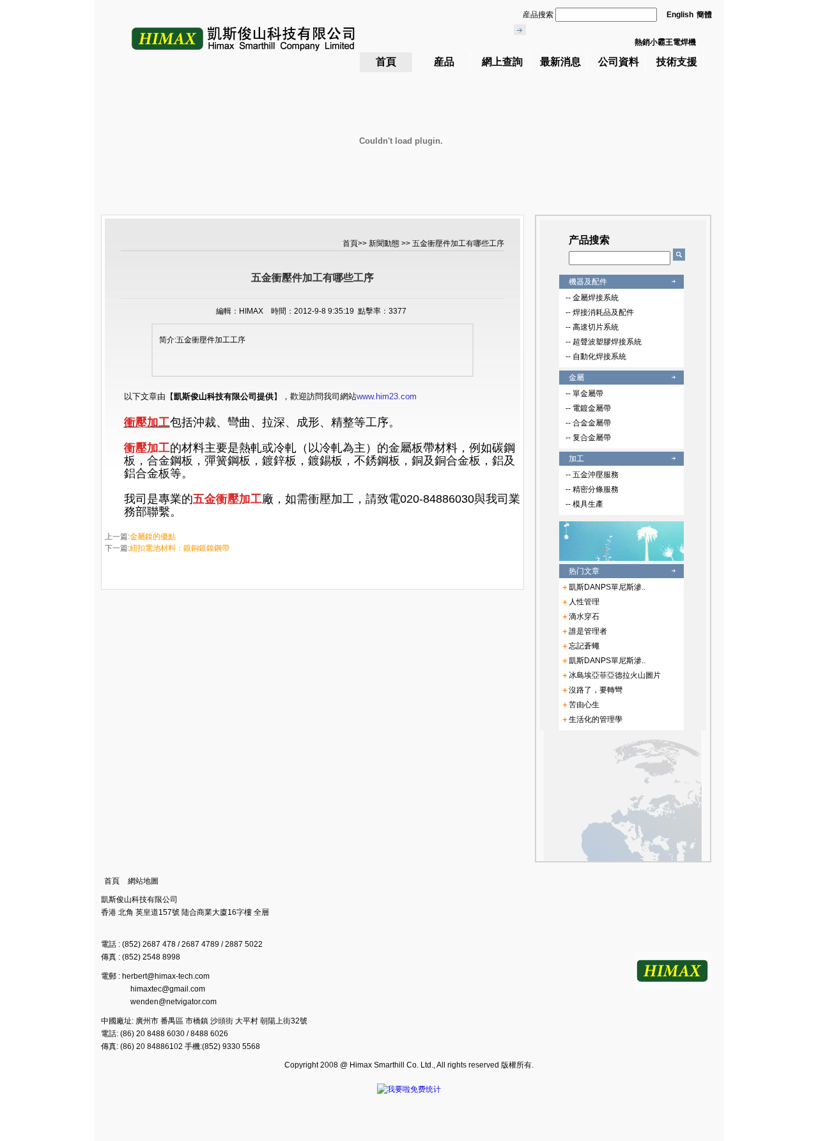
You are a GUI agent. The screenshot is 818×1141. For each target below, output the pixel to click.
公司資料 (618, 61)
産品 (444, 61)
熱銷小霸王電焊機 (665, 42)
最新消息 (560, 61)
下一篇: (167, 548)
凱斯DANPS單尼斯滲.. (607, 587)
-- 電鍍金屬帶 (588, 408)
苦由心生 (584, 704)
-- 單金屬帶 (584, 393)
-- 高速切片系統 (592, 327)
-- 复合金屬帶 (588, 437)
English (680, 14)
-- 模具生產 (584, 504)
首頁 (386, 61)
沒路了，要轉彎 (595, 689)
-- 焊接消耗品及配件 (600, 312)
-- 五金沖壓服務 (592, 474)
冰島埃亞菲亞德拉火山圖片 (615, 675)
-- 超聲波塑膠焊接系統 (604, 341)
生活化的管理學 (595, 719)
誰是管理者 (588, 631)
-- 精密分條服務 (592, 489)
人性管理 (584, 601)
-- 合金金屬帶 (588, 422)
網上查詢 (502, 61)
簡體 (704, 14)
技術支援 (676, 61)
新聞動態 (385, 243)
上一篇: (140, 536)
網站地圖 (143, 881)
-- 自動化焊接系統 (596, 356)
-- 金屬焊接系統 (592, 297)
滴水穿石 (584, 616)
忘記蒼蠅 (584, 645)
